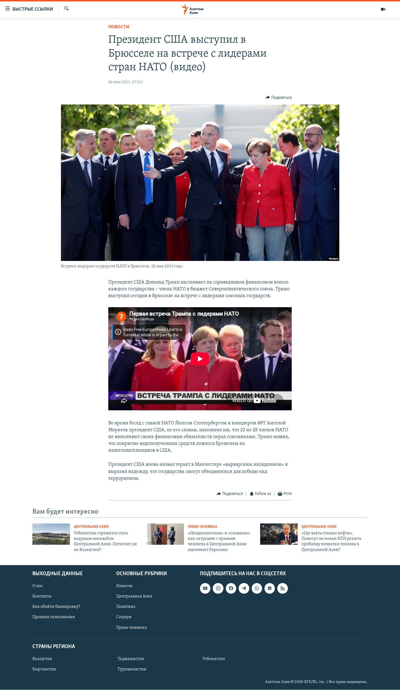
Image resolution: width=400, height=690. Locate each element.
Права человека (202, 527)
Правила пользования (53, 617)
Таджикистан (131, 659)
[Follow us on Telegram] (244, 588)
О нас (37, 586)
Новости (118, 27)
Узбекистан (213, 659)
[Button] (279, 97)
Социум (123, 617)
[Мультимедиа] (383, 9)
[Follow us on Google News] (269, 588)
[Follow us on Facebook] (231, 588)
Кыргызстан (44, 669)
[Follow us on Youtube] (205, 588)
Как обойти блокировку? (56, 607)
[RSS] (282, 588)
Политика (126, 607)
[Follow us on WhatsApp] (257, 588)
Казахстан (42, 659)
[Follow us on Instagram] (218, 588)
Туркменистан (132, 669)
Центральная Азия (91, 527)
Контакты (41, 596)
